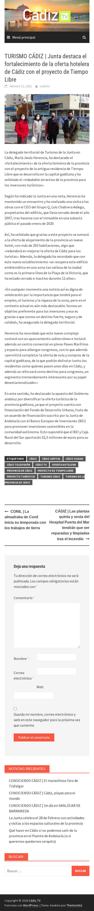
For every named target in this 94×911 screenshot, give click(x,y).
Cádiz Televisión (18, 464)
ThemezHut (74, 905)
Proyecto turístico (21, 476)
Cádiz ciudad (74, 458)
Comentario (24, 597)
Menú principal (23, 37)
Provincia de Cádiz (19, 470)
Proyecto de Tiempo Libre (55, 470)
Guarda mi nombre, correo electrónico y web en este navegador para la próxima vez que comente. (47, 720)
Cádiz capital (51, 458)
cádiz (33, 458)
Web (40, 687)
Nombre (21, 658)
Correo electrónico (24, 675)
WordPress (30, 905)
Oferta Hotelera (64, 464)
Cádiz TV (41, 464)
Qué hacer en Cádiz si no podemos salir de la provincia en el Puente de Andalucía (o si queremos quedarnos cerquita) (43, 836)
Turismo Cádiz (50, 476)
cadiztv (45, 86)
